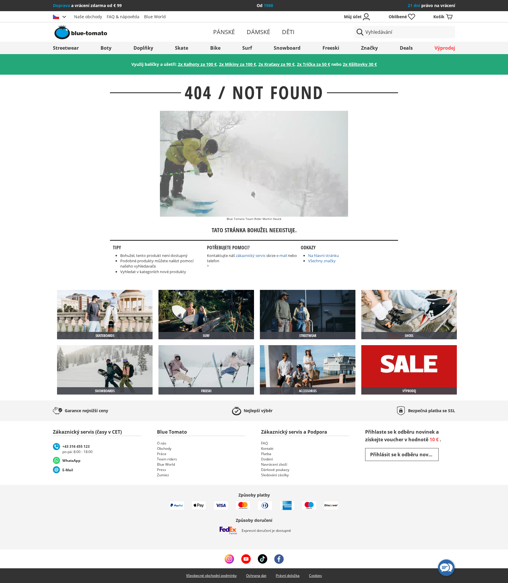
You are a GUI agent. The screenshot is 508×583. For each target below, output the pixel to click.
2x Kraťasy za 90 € (276, 64)
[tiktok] (262, 559)
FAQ (264, 443)
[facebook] (279, 559)
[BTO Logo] (118, 32)
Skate (181, 48)
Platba (266, 453)
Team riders (167, 459)
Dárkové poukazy (275, 469)
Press (161, 469)
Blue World (155, 16)
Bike (215, 48)
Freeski (330, 48)
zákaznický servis (250, 255)
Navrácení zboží (274, 464)
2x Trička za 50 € (313, 64)
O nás (161, 443)
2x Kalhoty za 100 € (197, 64)
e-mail (281, 255)
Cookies (315, 575)
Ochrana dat (256, 575)
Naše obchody (88, 16)
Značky (369, 48)
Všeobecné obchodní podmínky (211, 575)
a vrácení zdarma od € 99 (87, 5)
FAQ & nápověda (123, 16)
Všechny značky (322, 260)
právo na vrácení (431, 5)
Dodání (267, 459)
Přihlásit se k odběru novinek (404, 454)
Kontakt (267, 448)
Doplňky (143, 48)
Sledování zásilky (275, 474)
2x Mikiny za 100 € (237, 64)
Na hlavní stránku (323, 255)
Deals (406, 48)
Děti (288, 32)
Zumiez (163, 474)
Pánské (224, 32)
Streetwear (66, 48)
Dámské (258, 32)
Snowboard (287, 48)
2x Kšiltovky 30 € (360, 64)
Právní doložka (288, 575)
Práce (161, 453)
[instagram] (229, 559)
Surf (247, 48)
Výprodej (445, 48)
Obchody (164, 448)
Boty (106, 48)
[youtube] (246, 559)
